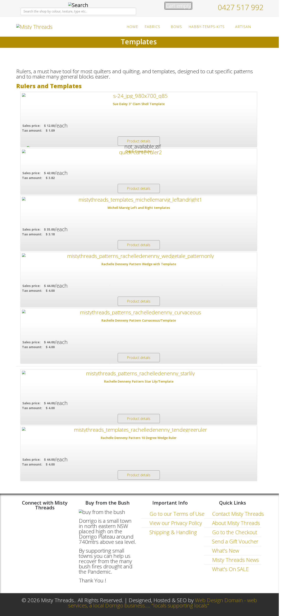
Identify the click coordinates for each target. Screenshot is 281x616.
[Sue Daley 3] (139, 95)
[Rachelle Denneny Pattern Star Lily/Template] (139, 373)
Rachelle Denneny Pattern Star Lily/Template (138, 381)
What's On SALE (230, 569)
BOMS (176, 26)
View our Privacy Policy (175, 522)
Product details (138, 141)
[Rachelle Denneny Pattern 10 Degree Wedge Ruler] (139, 429)
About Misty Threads (235, 522)
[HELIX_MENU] (259, 26)
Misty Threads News (235, 559)
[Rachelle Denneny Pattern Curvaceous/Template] (139, 312)
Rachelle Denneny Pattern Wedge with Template (138, 264)
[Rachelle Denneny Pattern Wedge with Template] (139, 256)
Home (132, 26)
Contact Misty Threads (237, 513)
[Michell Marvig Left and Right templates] (139, 199)
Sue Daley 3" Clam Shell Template (139, 104)
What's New (225, 550)
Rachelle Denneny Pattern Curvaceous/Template (138, 320)
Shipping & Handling (172, 532)
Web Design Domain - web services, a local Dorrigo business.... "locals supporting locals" (162, 602)
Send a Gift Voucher (234, 541)
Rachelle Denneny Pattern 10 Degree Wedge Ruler (139, 438)
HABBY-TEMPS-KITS (207, 26)
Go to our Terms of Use (176, 513)
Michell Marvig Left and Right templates (139, 208)
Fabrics (152, 26)
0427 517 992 (240, 7)
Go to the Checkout (234, 532)
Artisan (243, 26)
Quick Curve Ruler (138, 151)
